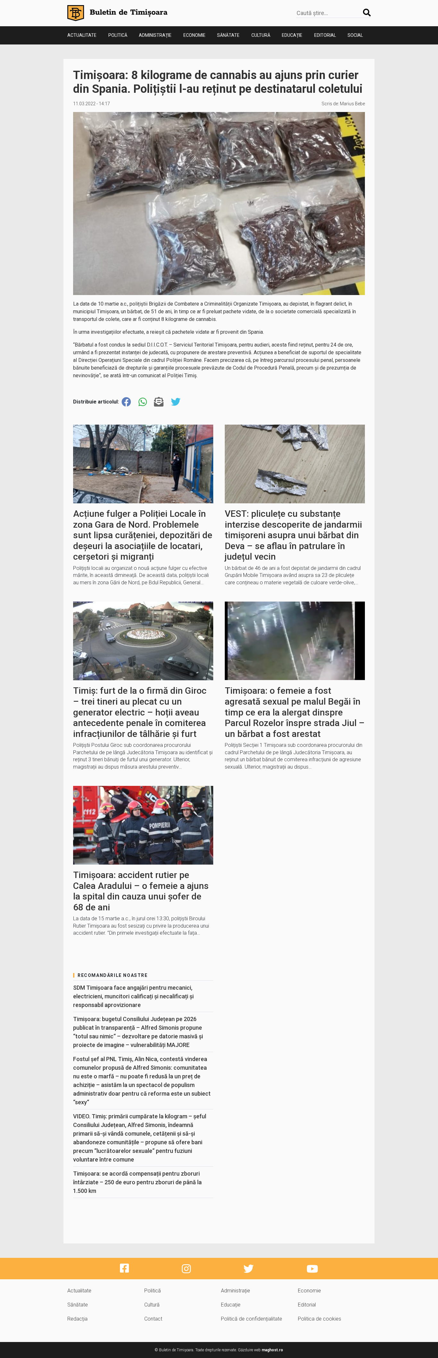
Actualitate (82, 35)
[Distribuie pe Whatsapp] (143, 402)
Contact (153, 1319)
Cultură (260, 35)
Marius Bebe (352, 103)
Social (355, 35)
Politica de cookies (319, 1319)
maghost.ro (272, 1350)
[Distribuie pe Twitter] (176, 402)
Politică (117, 35)
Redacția (77, 1319)
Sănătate (228, 35)
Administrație (155, 35)
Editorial (325, 35)
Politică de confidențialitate (251, 1319)
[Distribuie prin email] (159, 402)
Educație (292, 35)
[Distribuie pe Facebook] (126, 402)
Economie (194, 35)
